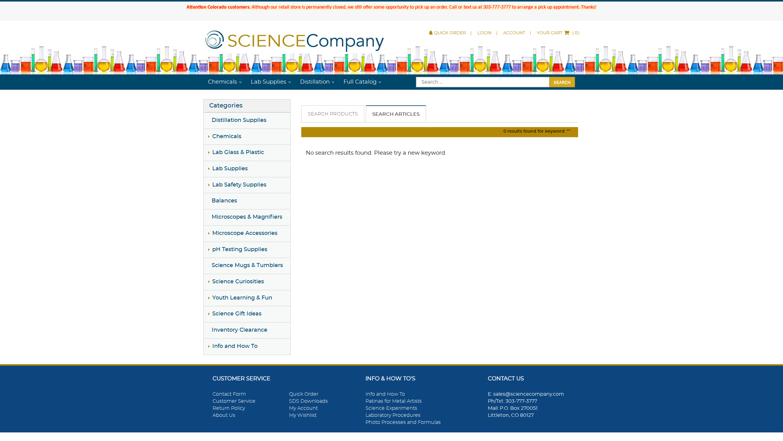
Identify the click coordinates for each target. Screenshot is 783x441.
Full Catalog (360, 82)
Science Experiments (391, 408)
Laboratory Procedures (393, 415)
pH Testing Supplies (239, 249)
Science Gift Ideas (237, 314)
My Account (303, 408)
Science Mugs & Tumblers (247, 265)
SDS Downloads (308, 401)
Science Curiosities (238, 282)
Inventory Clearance (239, 330)
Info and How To (235, 346)
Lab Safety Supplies (239, 185)
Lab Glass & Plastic (238, 152)
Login (484, 33)
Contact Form (229, 394)
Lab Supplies (268, 82)
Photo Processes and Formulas (403, 422)
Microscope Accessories (244, 233)
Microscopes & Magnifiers (247, 217)
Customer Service (234, 401)
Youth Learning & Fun (242, 298)
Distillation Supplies (239, 120)
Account (514, 33)
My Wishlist (303, 415)
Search (562, 82)
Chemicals (222, 82)
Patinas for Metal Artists (394, 401)
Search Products (333, 113)
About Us (224, 415)
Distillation (315, 82)
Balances (224, 201)
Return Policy (229, 408)
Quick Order (450, 33)
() (558, 33)
